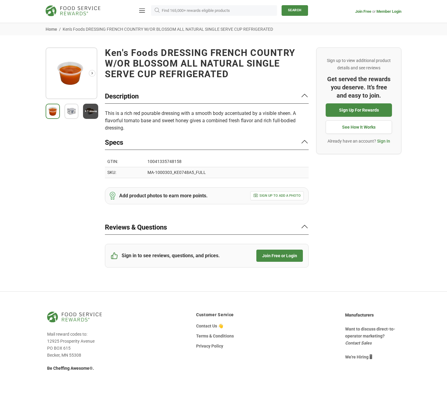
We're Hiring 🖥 (358, 357)
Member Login (388, 11)
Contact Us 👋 (209, 326)
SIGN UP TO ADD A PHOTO (280, 196)
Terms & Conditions (215, 336)
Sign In (383, 141)
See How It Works (359, 127)
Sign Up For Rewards (359, 110)
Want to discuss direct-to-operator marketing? (370, 336)
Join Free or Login (279, 255)
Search (295, 10)
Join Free (363, 11)
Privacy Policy (209, 346)
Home (51, 29)
